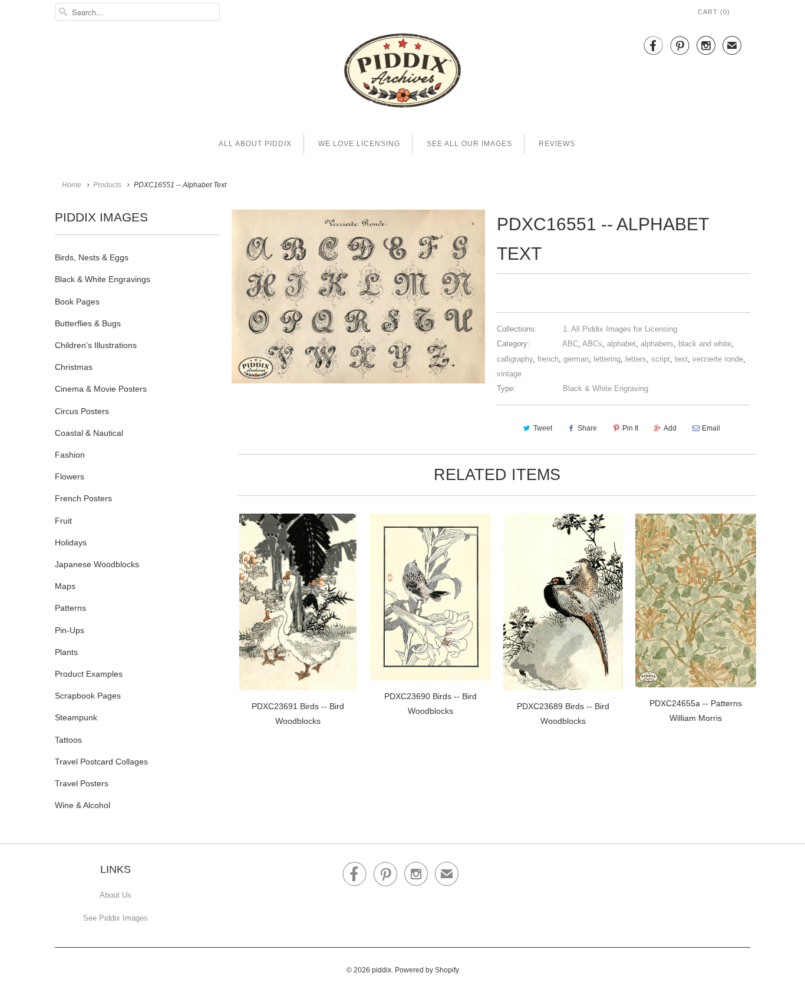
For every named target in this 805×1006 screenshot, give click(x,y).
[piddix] (402, 72)
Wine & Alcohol (82, 805)
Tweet (542, 428)
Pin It (630, 428)
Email (711, 428)
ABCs (592, 343)
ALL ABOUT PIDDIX (255, 144)
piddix (381, 970)
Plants (66, 652)
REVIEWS (557, 144)
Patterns (70, 608)
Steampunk (76, 717)
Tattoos (68, 739)
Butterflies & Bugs (88, 323)
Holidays (71, 542)
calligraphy (515, 359)
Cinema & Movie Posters (101, 388)
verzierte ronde (717, 359)
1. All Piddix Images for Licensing (620, 329)
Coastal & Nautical (89, 433)
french (548, 359)
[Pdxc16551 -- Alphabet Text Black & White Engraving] (358, 296)
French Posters (83, 498)
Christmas (74, 367)
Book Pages (77, 301)
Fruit (63, 520)
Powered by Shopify (427, 970)
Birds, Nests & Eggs (91, 257)
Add (670, 428)
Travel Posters (81, 783)
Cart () (714, 11)
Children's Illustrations (96, 345)
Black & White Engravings (102, 279)
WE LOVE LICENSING (359, 144)
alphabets (657, 343)
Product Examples (89, 674)
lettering (607, 359)
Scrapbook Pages (88, 695)
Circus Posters (82, 411)
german (576, 359)
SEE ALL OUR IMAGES (469, 144)
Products (107, 185)
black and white (704, 343)
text (681, 359)
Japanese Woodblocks (97, 564)
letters (635, 359)
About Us (115, 895)
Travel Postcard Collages (101, 761)
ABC (570, 343)
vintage (509, 373)
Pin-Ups (69, 630)
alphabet (621, 343)
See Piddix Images (115, 918)
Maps (65, 586)
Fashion (70, 454)
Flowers (69, 476)
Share (587, 428)
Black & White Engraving (605, 388)
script (660, 359)
